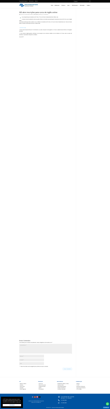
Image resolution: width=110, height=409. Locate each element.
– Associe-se (40, 383)
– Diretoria (21, 385)
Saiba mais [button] (18, 401)
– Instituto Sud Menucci (61, 387)
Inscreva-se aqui (23, 27)
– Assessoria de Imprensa (80, 387)
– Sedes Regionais (22, 389)
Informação (82, 5)
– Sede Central (22, 386)
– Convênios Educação (61, 389)
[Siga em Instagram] (37, 397)
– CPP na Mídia (78, 389)
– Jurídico (39, 387)
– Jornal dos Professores (80, 386)
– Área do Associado (42, 385)
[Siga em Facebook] (33, 397)
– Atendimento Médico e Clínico (63, 383)
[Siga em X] (39, 397)
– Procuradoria (41, 389)
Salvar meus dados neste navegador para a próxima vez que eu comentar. (34, 366)
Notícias (40, 14)
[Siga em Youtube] (35, 397)
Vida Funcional (31, 1)
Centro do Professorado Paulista (27, 14)
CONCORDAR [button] (12, 405)
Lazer (68, 5)
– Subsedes (21, 387)
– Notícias (78, 383)
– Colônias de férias (41, 386)
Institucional (56, 5)
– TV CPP (77, 385)
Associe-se (107, 407)
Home (52, 5)
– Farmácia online (60, 385)
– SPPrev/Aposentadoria (61, 386)
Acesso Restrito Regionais (23, 1)
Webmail (36, 1)
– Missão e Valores (22, 383)
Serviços (63, 5)
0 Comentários (45, 14)
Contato (88, 5)
